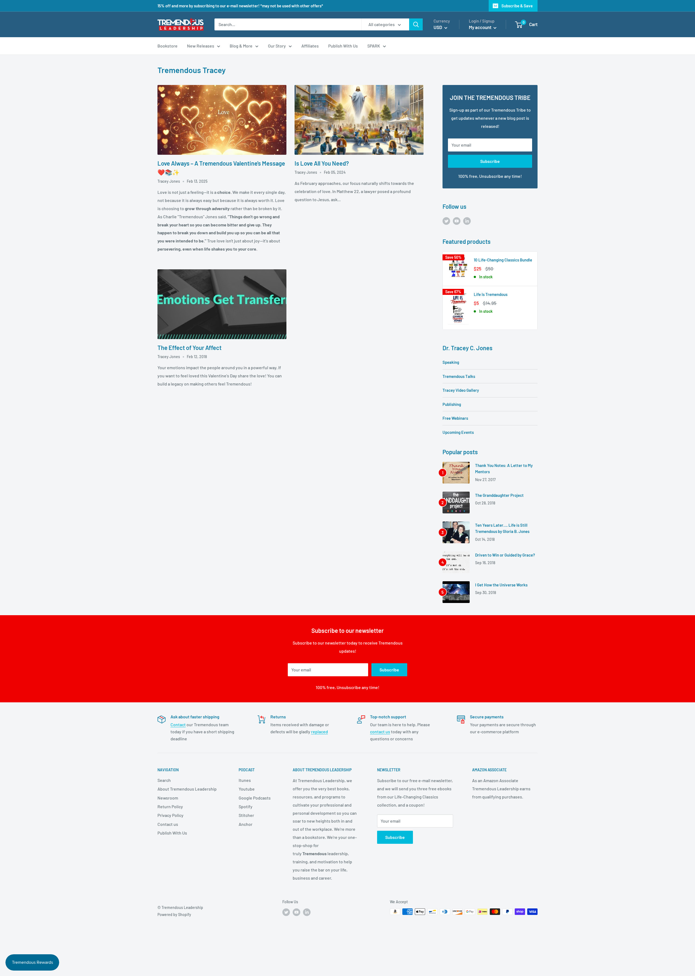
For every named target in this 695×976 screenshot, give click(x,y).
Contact (178, 724)
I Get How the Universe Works (501, 584)
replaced (319, 731)
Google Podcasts (255, 797)
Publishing (452, 404)
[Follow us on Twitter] (446, 220)
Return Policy (170, 806)
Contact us (167, 824)
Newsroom (167, 797)
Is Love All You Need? (322, 163)
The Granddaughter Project (499, 495)
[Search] (416, 24)
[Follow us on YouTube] (456, 220)
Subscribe (490, 161)
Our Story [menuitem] (277, 45)
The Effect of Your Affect (189, 347)
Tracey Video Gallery (461, 390)
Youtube (247, 788)
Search (164, 780)
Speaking (451, 362)
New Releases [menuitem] (200, 45)
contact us (380, 731)
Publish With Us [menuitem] (343, 45)
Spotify (245, 806)
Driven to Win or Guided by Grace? (505, 554)
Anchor (245, 824)
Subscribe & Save (517, 5)
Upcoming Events (458, 432)
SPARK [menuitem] (373, 45)
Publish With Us (172, 832)
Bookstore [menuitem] (167, 45)
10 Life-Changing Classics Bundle (503, 259)
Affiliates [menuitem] (310, 45)
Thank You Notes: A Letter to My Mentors (504, 468)
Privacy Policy (170, 815)
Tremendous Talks (459, 376)
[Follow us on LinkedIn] (467, 220)
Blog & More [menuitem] (241, 45)
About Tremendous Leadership (187, 788)
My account (480, 27)
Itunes (245, 780)
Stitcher (246, 815)
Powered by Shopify (174, 914)
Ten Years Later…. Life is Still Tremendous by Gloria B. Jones (502, 528)
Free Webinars (455, 418)
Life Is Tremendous (490, 294)
